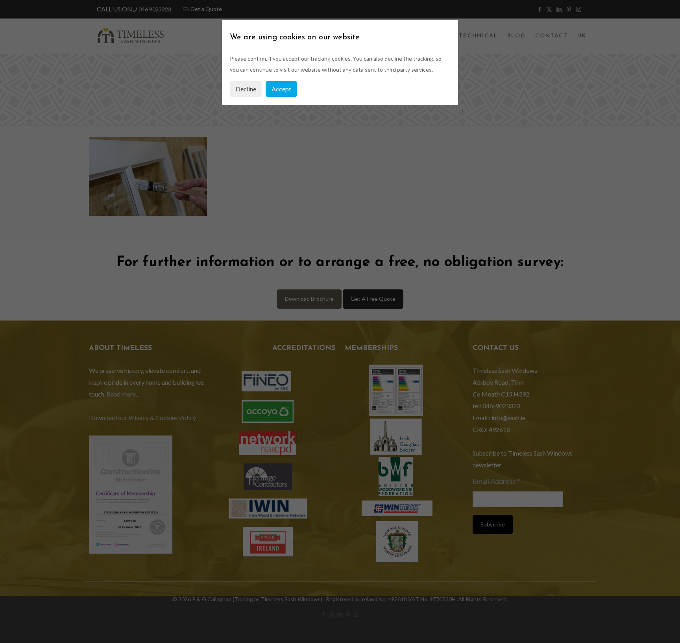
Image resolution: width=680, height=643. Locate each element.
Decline (246, 89)
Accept (281, 89)
